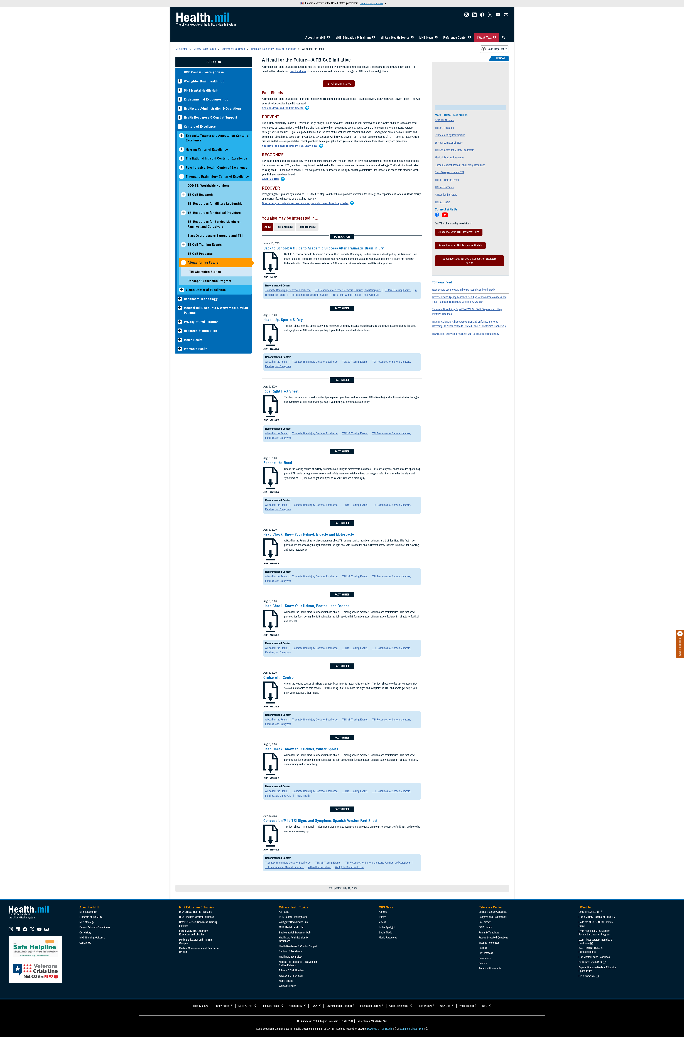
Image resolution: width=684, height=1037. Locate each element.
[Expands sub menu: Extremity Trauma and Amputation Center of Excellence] (181, 135)
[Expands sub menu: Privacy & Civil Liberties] (180, 322)
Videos (382, 922)
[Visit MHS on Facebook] (482, 16)
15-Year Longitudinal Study (449, 142)
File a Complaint (586, 976)
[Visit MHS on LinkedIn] (474, 16)
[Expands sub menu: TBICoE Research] (183, 194)
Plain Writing (424, 1006)
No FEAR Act (245, 1006)
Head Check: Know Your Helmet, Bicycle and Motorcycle (308, 534)
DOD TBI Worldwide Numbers (209, 185)
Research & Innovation (200, 331)
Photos (382, 917)
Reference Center (455, 38)
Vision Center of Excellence (206, 290)
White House (466, 1006)
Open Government (398, 1006)
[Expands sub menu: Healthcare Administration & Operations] (180, 108)
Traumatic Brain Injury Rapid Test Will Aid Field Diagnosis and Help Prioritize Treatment (467, 312)
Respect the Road (277, 462)
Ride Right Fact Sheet (280, 391)
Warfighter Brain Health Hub (204, 81)
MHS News (426, 38)
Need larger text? (497, 49)
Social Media (385, 932)
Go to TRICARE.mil (588, 912)
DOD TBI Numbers (444, 120)
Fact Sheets (485, 922)
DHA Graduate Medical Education (196, 917)
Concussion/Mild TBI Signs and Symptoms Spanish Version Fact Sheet (320, 820)
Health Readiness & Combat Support (210, 117)
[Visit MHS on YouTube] (498, 16)
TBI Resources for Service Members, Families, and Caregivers (214, 224)
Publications (485, 958)
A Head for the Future (203, 263)
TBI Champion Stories (205, 272)
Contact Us (85, 943)
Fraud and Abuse (270, 1006)
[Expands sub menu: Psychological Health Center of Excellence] (181, 167)
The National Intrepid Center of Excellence (216, 158)
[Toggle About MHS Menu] (328, 38)
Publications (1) (307, 227)
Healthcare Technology (201, 299)
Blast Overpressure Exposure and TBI (215, 236)
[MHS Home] (31, 919)
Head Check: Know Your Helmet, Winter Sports (300, 749)
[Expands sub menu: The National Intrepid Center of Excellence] (181, 158)
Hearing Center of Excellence (207, 149)
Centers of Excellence (200, 126)
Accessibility (295, 1006)
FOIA (314, 1006)
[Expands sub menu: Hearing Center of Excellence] (181, 149)
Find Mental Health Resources (594, 957)
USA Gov (445, 1006)
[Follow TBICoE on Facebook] (437, 216)
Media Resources (388, 937)
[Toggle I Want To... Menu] (494, 38)
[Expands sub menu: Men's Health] (180, 340)
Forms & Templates (489, 932)
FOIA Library (485, 927)
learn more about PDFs (411, 1029)
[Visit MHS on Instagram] (466, 16)
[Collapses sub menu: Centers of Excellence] (180, 126)
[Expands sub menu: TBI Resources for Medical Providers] (183, 212)
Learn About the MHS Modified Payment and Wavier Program (594, 932)
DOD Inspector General (339, 1006)
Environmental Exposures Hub (206, 99)
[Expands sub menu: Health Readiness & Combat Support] (180, 117)
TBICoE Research (200, 195)
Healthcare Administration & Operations (213, 108)
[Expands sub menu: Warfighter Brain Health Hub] (180, 81)
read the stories (298, 71)
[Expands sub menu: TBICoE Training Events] (183, 244)
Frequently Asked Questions (493, 937)
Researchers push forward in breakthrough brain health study (463, 289)
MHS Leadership (88, 912)
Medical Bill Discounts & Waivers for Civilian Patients (216, 310)
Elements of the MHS (90, 917)
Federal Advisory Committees (94, 927)
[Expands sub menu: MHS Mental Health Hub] (180, 90)
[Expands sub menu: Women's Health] (180, 349)
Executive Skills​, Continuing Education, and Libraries (193, 932)
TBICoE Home (442, 202)
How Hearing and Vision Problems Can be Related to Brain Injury (465, 334)
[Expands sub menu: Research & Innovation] (180, 330)
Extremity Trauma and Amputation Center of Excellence (217, 138)
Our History (85, 932)
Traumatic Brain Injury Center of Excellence (217, 176)
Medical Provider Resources (449, 157)
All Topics (214, 62)
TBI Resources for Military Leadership (215, 204)
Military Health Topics (395, 38)
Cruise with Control (279, 677)
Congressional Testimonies (493, 917)
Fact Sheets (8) (285, 227)
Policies (483, 948)
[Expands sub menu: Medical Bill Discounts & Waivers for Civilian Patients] (180, 308)
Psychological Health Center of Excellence (216, 167)
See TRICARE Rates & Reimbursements (590, 950)
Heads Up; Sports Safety (283, 319)
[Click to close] (680, 633)
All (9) (267, 227)
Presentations (486, 953)
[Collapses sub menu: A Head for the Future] (183, 262)
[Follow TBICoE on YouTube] (445, 216)
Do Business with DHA (590, 962)
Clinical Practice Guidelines (493, 912)
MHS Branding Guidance (92, 937)
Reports (483, 963)
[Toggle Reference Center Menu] (469, 38)
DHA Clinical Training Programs (195, 912)
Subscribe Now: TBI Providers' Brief (458, 232)
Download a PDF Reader (380, 1029)
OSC (484, 1006)
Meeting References (489, 943)
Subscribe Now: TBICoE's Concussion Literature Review (469, 260)
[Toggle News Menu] (436, 38)
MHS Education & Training (353, 38)
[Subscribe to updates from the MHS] (506, 16)
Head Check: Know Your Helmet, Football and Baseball (307, 606)
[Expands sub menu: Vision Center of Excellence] (181, 290)
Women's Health (196, 349)
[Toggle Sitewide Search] (503, 37)
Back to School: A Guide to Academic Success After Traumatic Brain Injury (323, 248)
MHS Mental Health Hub (201, 90)
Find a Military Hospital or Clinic (594, 917)
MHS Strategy (86, 922)
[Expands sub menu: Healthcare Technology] (180, 299)
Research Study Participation (450, 135)
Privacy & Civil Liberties (201, 322)
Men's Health (193, 340)
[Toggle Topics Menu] (412, 38)
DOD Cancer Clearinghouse (204, 72)
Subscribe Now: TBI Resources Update (460, 245)
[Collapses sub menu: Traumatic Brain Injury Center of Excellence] (181, 176)
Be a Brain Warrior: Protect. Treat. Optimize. (356, 295)
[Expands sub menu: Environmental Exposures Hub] (180, 99)
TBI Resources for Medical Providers (214, 213)
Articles (383, 912)
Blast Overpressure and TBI (449, 172)
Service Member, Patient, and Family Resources (460, 165)
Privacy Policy (221, 1006)
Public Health (303, 796)
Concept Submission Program (209, 281)
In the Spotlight (387, 927)
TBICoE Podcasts (200, 254)
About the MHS (315, 38)
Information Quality (370, 1006)
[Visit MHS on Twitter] (490, 16)
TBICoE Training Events (205, 244)
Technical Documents (490, 968)
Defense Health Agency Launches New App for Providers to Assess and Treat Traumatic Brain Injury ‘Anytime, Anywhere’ (469, 299)
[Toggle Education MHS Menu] (373, 38)
